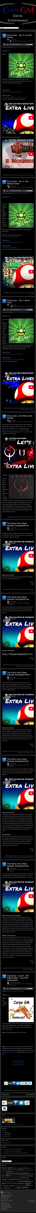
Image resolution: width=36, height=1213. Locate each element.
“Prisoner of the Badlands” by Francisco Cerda (14, 97)
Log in (5, 1130)
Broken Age (16, 1168)
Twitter (27, 939)
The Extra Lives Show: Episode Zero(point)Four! (18, 598)
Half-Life (22, 664)
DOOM (11, 751)
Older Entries (6, 1094)
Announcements (12, 420)
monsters (8, 1181)
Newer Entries (29, 1094)
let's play (26, 516)
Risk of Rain (25, 409)
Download (27, 47)
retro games (25, 174)
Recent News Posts (6, 1142)
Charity (29, 1168)
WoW (33, 666)
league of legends (24, 408)
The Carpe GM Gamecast (14, 982)
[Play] (4, 44)
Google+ (20, 939)
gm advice (7, 1176)
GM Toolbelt (15, 1176)
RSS (9, 50)
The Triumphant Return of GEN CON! (12, 1151)
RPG (17, 666)
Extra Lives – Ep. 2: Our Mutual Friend (17, 182)
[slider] (30, 44)
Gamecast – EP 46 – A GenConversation (13, 1149)
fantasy (14, 1090)
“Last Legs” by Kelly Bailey (9, 247)
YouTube (22, 431)
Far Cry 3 (15, 751)
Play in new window (19, 47)
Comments (7, 1134)
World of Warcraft (27, 666)
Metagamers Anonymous (8, 1052)
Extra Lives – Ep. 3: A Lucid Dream (19, 36)
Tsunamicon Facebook (18, 1064)
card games (23, 1168)
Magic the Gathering (25, 1179)
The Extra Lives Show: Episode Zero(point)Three (18, 673)
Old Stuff (4, 1159)
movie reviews (14, 1181)
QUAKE (5, 475)
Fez (18, 751)
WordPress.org (7, 1136)
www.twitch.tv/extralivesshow (11, 430)
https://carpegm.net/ (5, 1204)
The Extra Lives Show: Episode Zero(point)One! (18, 865)
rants (3, 1186)
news (21, 174)
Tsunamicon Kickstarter (18, 1061)
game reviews (13, 174)
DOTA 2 (18, 855)
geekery (18, 174)
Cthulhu (15, 1170)
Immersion (21, 1176)
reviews (17, 1185)
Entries (6, 1132)
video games (31, 174)
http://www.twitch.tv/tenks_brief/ (10, 236)
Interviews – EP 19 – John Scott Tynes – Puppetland (15, 1153)
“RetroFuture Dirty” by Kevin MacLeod (12, 92)
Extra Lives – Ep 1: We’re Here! (18, 301)
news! (24, 292)
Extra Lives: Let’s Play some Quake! (19, 417)
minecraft (18, 589)
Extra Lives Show (12, 39)
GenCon (31, 1174)
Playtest (29, 1090)
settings (6, 1188)
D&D (12, 1090)
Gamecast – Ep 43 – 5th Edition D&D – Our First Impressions (18, 978)
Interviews (29, 1176)
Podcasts (31, 664)
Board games (8, 1168)
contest (10, 1170)
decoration (31, 1170)
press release (25, 1183)
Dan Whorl (9, 1194)
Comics (4, 1170)
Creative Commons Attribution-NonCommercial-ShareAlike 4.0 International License (6, 1199)
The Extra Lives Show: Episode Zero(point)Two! (18, 760)
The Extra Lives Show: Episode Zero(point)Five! (18, 524)
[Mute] (27, 44)
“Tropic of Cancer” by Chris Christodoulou (13, 359)
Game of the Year (22, 1172)
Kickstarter (25, 1090)
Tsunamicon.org (18, 1063)
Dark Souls (25, 1170)
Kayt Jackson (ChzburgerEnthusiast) (11, 1178)
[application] (18, 44)
